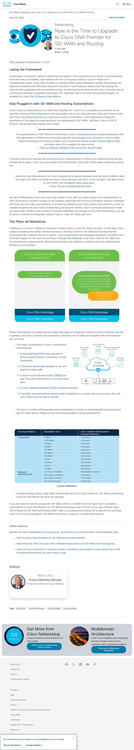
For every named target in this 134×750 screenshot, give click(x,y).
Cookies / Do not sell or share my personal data (30, 710)
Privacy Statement (12, 745)
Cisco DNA (39, 83)
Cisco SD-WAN (54, 608)
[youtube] (87, 664)
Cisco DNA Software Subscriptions (42, 97)
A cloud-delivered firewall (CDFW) (38, 388)
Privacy (13, 705)
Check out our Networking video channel (44, 646)
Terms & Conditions (18, 700)
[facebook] (66, 664)
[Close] (73, 737)
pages (54, 332)
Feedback (14, 690)
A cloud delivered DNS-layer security (40, 354)
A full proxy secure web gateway (37, 366)
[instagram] (94, 664)
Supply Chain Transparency (21, 725)
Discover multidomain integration (108, 649)
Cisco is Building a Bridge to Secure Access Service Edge (71, 148)
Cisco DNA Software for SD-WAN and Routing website (55, 538)
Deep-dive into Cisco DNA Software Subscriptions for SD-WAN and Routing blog (71, 544)
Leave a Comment (117, 17)
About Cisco (15, 664)
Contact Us (15, 669)
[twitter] (73, 664)
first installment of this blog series (49, 114)
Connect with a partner (19, 679)
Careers (13, 674)
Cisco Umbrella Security (111, 332)
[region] (38, 742)
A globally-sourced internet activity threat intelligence (48, 394)
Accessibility (15, 715)
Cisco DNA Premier (36, 608)
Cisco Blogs (20, 4)
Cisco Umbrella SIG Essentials (66, 238)
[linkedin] (80, 664)
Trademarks (15, 720)
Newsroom (14, 730)
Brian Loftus (62, 52)
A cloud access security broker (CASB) (41, 376)
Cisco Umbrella (70, 608)
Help (12, 695)
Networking (25, 12)
